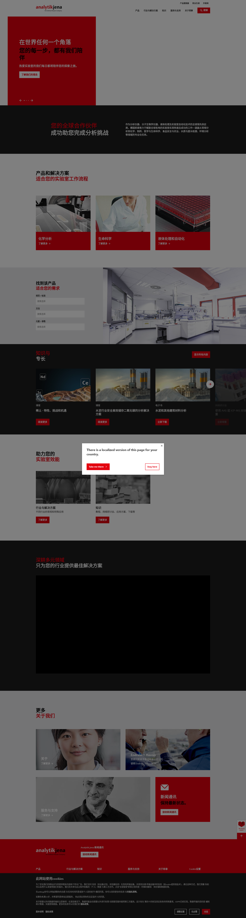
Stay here (152, 466)
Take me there (96, 466)
